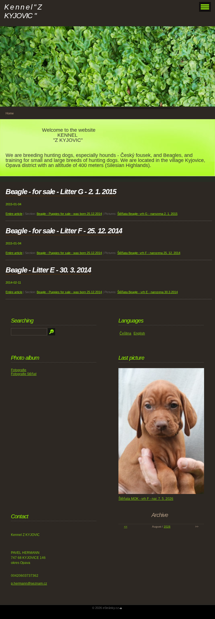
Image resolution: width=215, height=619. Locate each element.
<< (125, 526)
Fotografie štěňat (23, 374)
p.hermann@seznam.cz (29, 583)
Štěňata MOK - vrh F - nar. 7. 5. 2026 (145, 499)
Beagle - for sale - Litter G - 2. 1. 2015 (61, 191)
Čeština (125, 333)
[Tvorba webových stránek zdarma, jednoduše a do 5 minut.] (121, 608)
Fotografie (18, 370)
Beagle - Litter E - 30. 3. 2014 (48, 270)
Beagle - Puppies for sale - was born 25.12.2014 (69, 213)
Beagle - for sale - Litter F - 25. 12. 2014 (64, 231)
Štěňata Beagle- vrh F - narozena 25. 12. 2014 (148, 253)
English (139, 333)
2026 (167, 526)
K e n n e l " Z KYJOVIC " (23, 11)
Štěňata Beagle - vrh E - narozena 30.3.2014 (147, 292)
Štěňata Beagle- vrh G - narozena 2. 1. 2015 (147, 213)
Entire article (14, 213)
